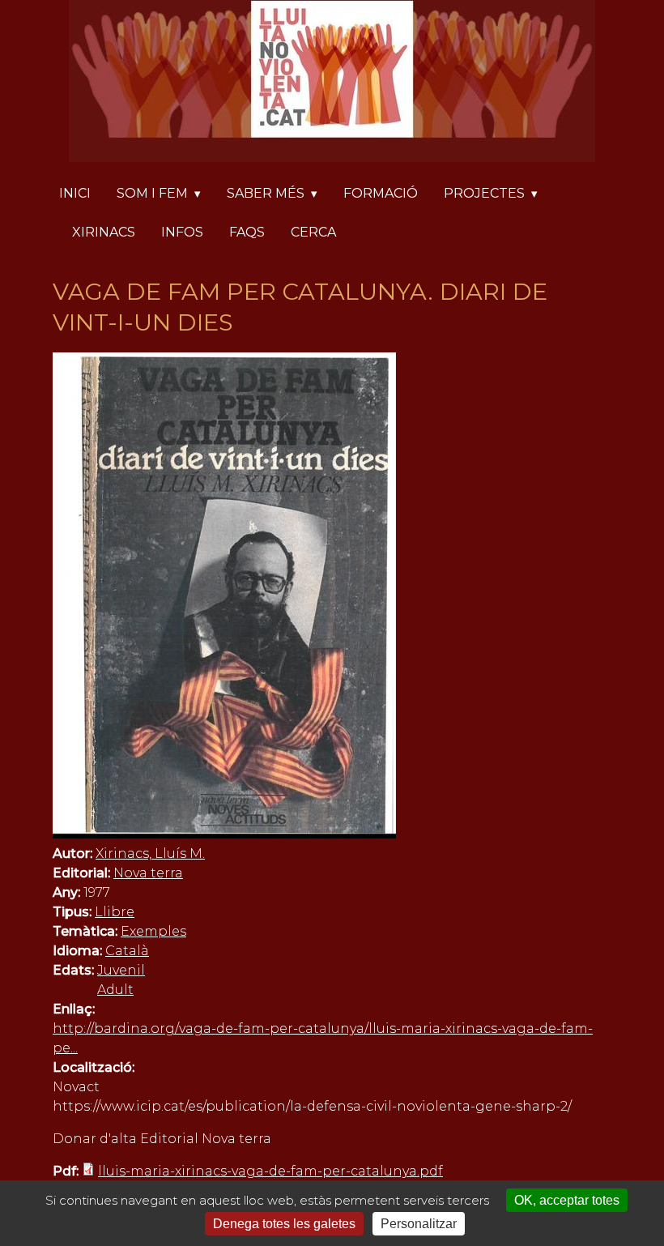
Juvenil (121, 970)
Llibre (114, 912)
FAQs (247, 232)
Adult (115, 989)
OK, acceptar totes (566, 1200)
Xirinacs (103, 232)
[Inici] (332, 84)
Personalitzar (419, 1224)
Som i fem (152, 193)
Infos (182, 232)
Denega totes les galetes (284, 1224)
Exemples (153, 931)
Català (127, 950)
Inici (75, 193)
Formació (380, 193)
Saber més (265, 193)
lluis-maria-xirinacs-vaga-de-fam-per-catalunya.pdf (270, 1171)
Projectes (484, 193)
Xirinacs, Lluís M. (150, 853)
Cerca (313, 232)
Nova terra (148, 873)
